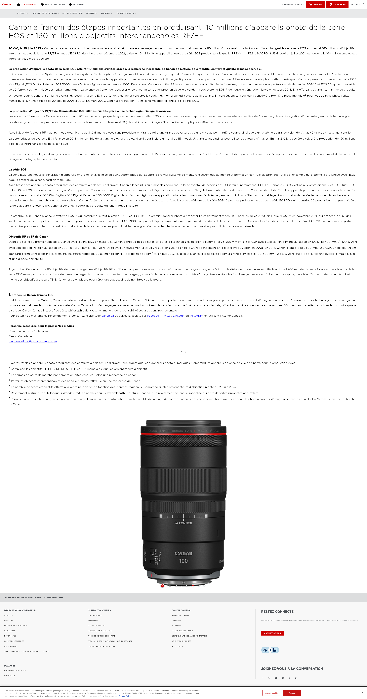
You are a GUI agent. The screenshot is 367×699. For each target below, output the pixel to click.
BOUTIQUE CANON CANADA (15, 670)
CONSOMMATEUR (95, 615)
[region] (183, 692)
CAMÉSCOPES (9, 631)
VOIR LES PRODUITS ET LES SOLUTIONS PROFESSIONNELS (27, 651)
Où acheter (339, 5)
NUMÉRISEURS (10, 636)
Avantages (106, 13)
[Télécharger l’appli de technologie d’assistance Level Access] (270, 651)
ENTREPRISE (93, 620)
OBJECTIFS (8, 620)
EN (352, 4)
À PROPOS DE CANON (180, 615)
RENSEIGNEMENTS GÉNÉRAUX (100, 631)
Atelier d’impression (72, 13)
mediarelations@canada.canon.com (33, 341)
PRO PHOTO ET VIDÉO (96, 626)
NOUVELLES (176, 626)
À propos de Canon (292, 4)
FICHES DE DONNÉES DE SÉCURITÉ (101, 636)
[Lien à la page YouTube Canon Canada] (276, 678)
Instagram (196, 315)
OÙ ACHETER (9, 676)
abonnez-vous (273, 633)
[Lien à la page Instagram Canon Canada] (283, 678)
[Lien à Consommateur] (6, 4)
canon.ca (108, 315)
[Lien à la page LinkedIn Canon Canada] (296, 678)
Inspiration (91, 13)
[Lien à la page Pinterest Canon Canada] (289, 678)
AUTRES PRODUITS (11, 646)
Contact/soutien (125, 13)
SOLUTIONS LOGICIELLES (14, 641)
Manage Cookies (271, 693)
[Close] (362, 692)
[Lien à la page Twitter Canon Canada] (269, 678)
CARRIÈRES (176, 620)
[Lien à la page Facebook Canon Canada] (262, 678)
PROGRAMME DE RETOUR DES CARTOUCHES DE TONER (110, 641)
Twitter (166, 315)
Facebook (154, 315)
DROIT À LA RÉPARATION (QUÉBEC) (102, 646)
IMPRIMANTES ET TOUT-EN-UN (16, 626)
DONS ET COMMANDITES (181, 641)
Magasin (318, 5)
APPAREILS (8, 615)
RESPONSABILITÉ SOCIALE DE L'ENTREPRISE (189, 636)
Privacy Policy (125, 696)
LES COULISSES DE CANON (182, 631)
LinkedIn (179, 315)
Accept (292, 693)
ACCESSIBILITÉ (177, 646)
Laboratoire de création (44, 13)
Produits (21, 13)
